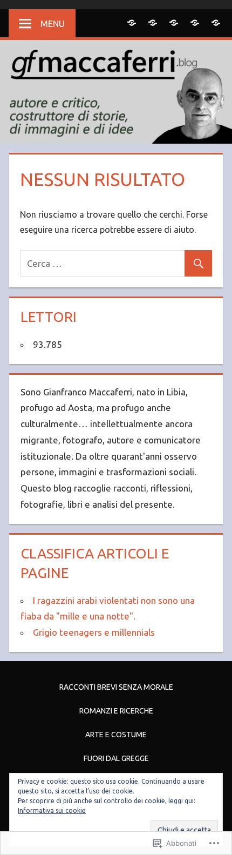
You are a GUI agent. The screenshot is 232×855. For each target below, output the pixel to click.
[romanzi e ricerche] (152, 22)
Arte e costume (116, 734)
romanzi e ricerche (116, 710)
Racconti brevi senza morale (116, 687)
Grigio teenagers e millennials (94, 632)
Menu (52, 24)
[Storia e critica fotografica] (215, 22)
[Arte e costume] (173, 22)
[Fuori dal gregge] (194, 22)
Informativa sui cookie (52, 810)
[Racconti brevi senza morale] (131, 22)
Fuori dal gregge (116, 758)
